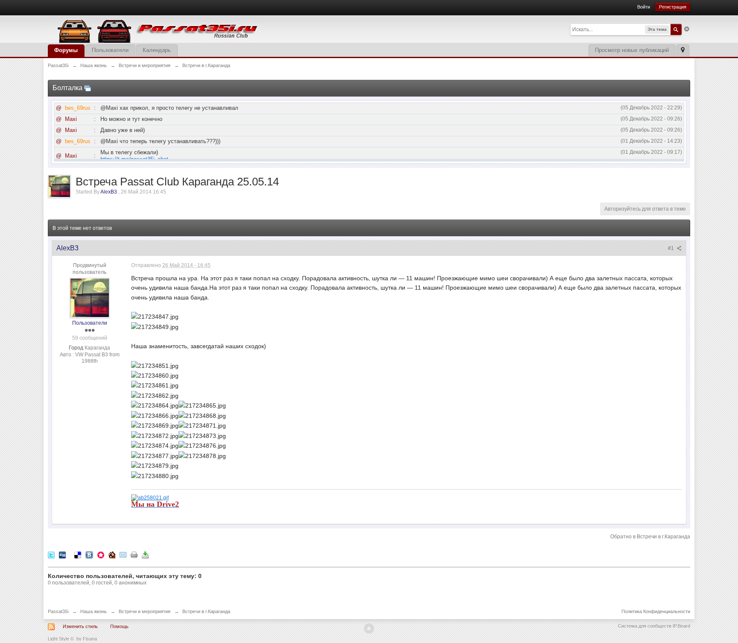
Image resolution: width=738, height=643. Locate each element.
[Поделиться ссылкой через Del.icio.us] (77, 555)
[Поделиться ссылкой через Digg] (62, 555)
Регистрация (672, 6)
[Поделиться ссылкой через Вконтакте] (89, 555)
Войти (643, 6)
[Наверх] (369, 628)
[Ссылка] (150, 497)
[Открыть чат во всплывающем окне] (87, 87)
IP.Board (681, 625)
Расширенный (686, 29)
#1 (671, 248)
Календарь (157, 50)
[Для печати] (134, 555)
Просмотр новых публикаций (632, 50)
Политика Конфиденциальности (655, 611)
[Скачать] (145, 555)
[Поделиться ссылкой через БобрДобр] (111, 555)
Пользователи (110, 50)
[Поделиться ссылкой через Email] (123, 555)
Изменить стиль (80, 626)
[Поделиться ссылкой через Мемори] (100, 555)
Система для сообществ (644, 625)
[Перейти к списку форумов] (154, 28)
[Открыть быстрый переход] (682, 50)
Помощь (119, 626)
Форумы (66, 50)
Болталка (67, 87)
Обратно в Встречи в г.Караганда (650, 537)
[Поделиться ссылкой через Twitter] (51, 555)
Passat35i (58, 611)
